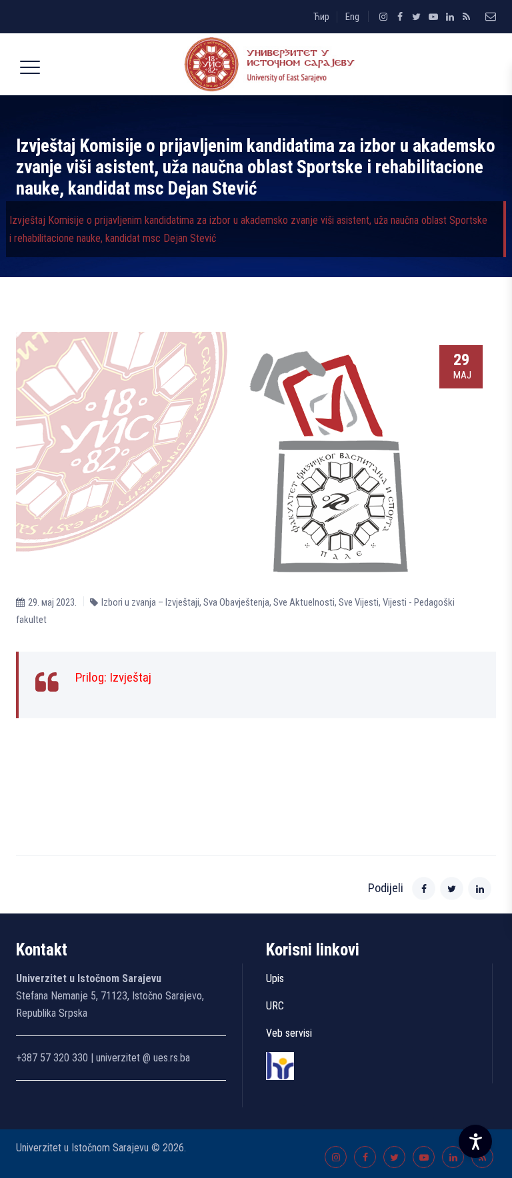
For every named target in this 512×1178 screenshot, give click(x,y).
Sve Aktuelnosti (304, 602)
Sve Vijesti (359, 602)
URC (275, 1005)
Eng (352, 17)
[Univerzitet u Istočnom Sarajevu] (266, 64)
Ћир (321, 17)
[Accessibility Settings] (475, 1141)
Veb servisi (289, 1033)
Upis (275, 978)
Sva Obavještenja (236, 602)
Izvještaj (130, 677)
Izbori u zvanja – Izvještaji (150, 602)
